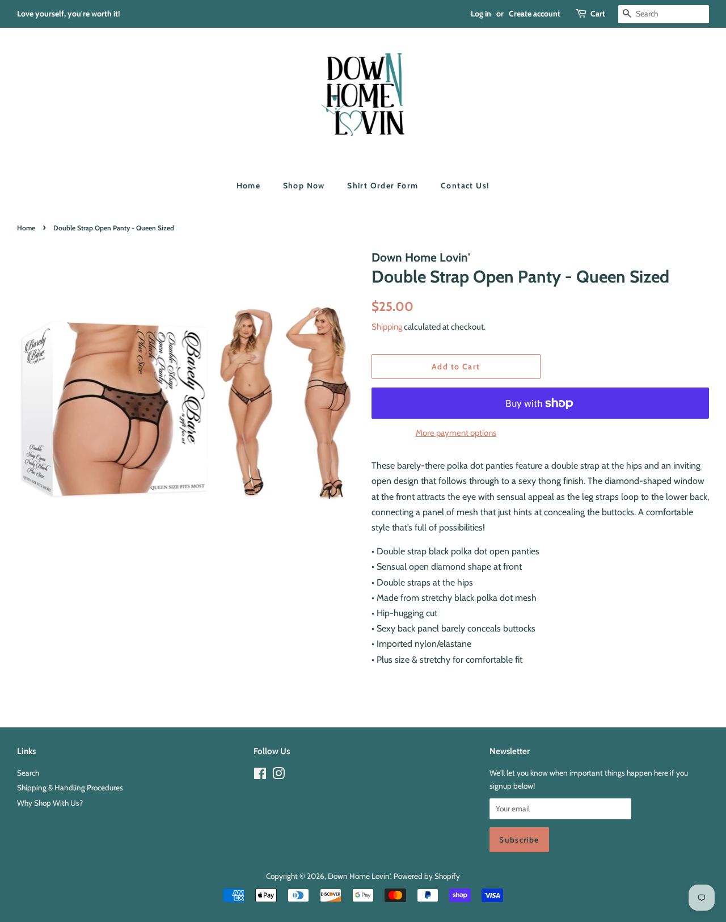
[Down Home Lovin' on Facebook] (260, 775)
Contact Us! (465, 185)
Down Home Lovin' (359, 876)
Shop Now (304, 185)
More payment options (456, 433)
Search (28, 772)
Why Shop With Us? (50, 802)
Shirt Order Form (382, 185)
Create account (534, 14)
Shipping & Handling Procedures (70, 787)
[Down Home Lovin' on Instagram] (278, 775)
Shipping (387, 327)
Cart (597, 14)
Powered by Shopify (427, 876)
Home (249, 185)
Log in (481, 14)
